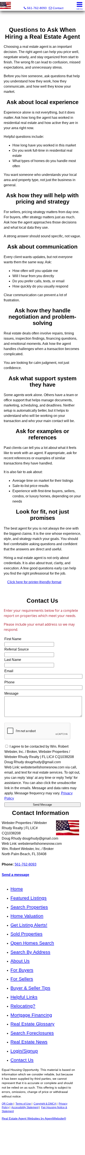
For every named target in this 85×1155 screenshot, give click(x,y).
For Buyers (21, 969)
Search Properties (29, 906)
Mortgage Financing (31, 1014)
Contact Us (22, 1059)
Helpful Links (23, 996)
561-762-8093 (25, 864)
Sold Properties (26, 933)
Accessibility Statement (25, 1107)
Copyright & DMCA (45, 1103)
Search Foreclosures (32, 1032)
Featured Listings (28, 897)
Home (16, 888)
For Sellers (21, 978)
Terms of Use (23, 1103)
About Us (20, 960)
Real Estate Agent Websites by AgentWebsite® (34, 1118)
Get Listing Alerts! (28, 924)
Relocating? (22, 1005)
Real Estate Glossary (32, 1023)
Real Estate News (29, 1041)
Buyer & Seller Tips (30, 987)
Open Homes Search (32, 942)
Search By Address (30, 951)
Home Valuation (26, 915)
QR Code (7, 1103)
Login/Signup (24, 1050)
